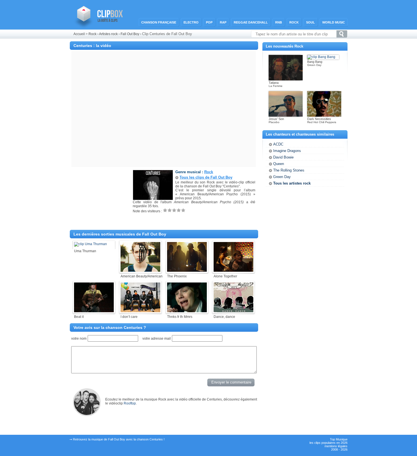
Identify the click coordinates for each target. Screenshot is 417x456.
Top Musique (339, 439)
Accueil (79, 34)
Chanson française (158, 22)
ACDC (278, 144)
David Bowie (283, 157)
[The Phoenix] (187, 271)
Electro (191, 22)
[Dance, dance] (233, 311)
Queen (278, 164)
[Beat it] (94, 311)
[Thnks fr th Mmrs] (187, 311)
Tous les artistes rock (292, 183)
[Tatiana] (286, 79)
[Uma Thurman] (90, 244)
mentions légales (336, 446)
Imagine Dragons (287, 151)
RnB (278, 22)
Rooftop (130, 403)
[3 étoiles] (174, 210)
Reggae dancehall (251, 22)
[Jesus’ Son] (286, 115)
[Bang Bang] (321, 57)
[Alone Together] (233, 271)
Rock (294, 22)
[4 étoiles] (178, 210)
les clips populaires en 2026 (328, 442)
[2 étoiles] (169, 210)
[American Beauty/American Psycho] (140, 271)
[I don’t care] (140, 311)
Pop (209, 22)
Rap (223, 22)
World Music (333, 22)
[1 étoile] (165, 210)
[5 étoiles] (183, 210)
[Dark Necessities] (324, 115)
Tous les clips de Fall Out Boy (206, 177)
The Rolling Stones (288, 170)
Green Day (282, 177)
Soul (310, 22)
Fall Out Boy (130, 34)
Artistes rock (108, 34)
